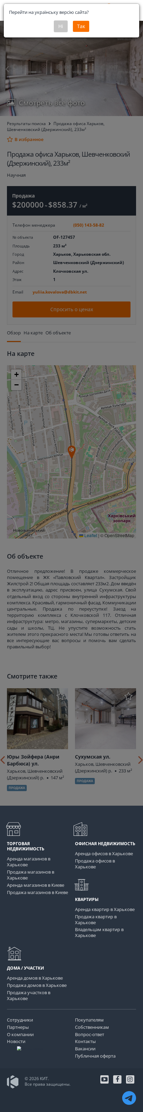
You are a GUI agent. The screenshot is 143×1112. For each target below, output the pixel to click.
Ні (60, 26)
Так (81, 26)
